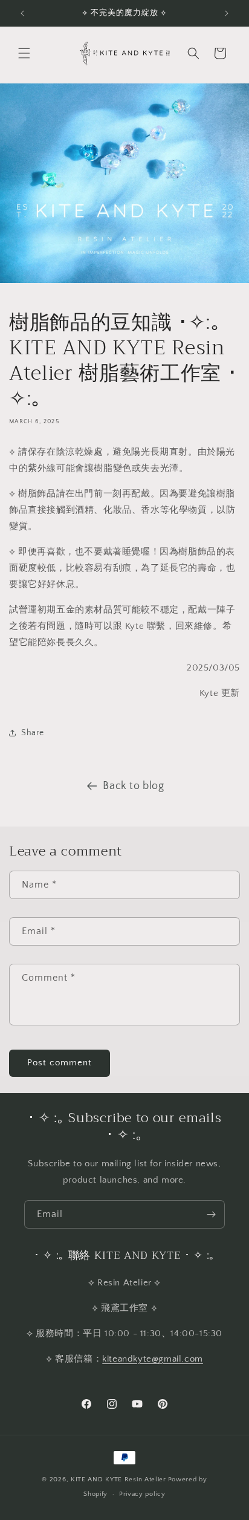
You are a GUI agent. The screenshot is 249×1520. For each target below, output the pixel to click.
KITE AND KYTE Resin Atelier (118, 1479)
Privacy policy (142, 1494)
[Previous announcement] (22, 13)
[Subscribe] (211, 1214)
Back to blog (133, 786)
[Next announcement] (226, 13)
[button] (24, 53)
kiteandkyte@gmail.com (152, 1359)
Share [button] (32, 733)
